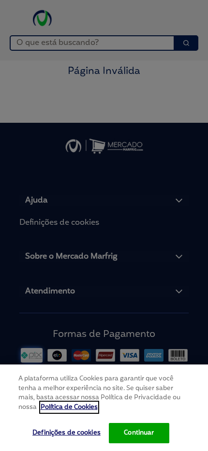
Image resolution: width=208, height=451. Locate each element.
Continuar (139, 433)
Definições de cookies (66, 433)
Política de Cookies (69, 407)
